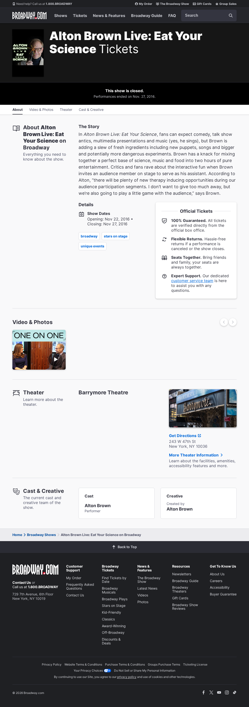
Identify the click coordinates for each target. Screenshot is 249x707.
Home (17, 535)
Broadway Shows (41, 535)
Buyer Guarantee (223, 594)
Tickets (80, 15)
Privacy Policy (52, 664)
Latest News (147, 588)
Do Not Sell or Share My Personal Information (144, 670)
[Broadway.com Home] (29, 15)
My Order (145, 4)
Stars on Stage (115, 236)
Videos (142, 595)
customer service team (192, 280)
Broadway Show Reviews (185, 607)
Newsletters (181, 574)
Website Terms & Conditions (83, 664)
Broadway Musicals (110, 590)
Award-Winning (114, 626)
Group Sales (228, 4)
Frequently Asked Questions (80, 586)
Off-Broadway (113, 632)
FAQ (172, 15)
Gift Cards (204, 4)
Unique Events (92, 246)
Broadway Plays (114, 599)
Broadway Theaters (180, 589)
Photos (142, 602)
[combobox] (209, 15)
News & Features (109, 15)
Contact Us (21, 582)
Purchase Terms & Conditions (125, 664)
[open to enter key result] (231, 15)
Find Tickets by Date (114, 580)
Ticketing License (195, 664)
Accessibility (220, 587)
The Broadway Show (174, 4)
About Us (217, 574)
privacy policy (126, 677)
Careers (216, 581)
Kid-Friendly (111, 612)
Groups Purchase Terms (164, 664)
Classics (108, 619)
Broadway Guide (146, 15)
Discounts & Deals (111, 641)
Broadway (89, 236)
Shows (60, 15)
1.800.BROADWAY (44, 4)
